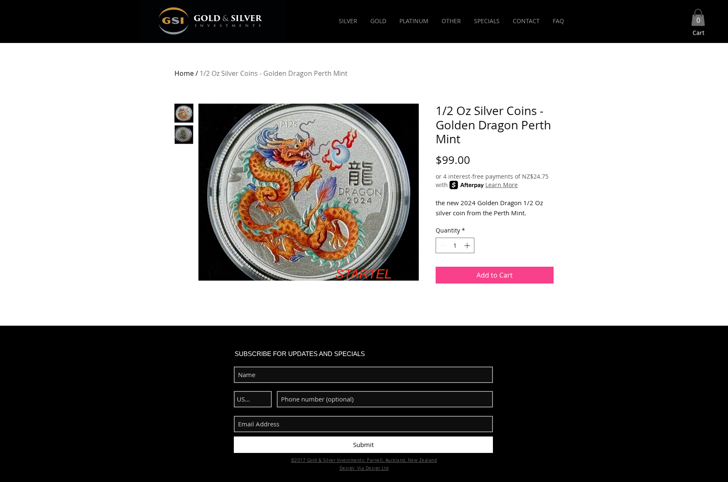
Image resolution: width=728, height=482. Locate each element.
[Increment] (468, 245)
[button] (698, 17)
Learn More (501, 185)
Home (184, 73)
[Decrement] (442, 245)
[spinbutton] (455, 245)
